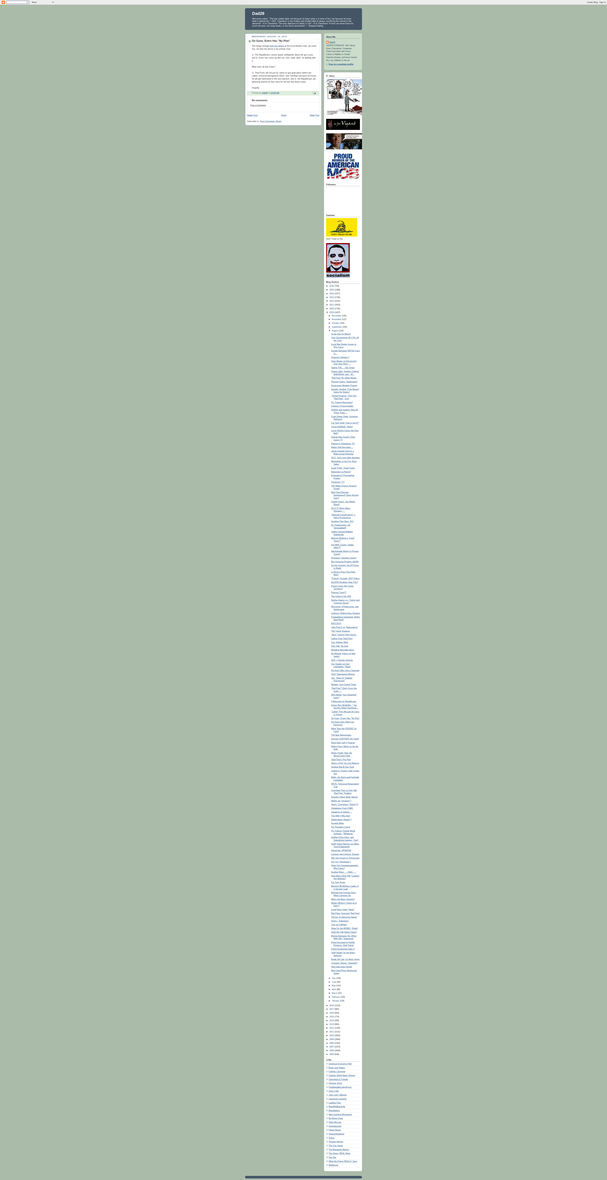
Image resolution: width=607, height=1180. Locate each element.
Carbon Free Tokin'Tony (342, 638)
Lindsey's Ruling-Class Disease (345, 613)
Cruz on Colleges (339, 925)
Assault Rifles (337, 823)
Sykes (331, 1138)
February (336, 997)
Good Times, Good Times (343, 468)
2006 (331, 1050)
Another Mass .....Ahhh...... (343, 872)
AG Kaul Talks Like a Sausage (345, 670)
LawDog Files (335, 1103)
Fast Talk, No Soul (339, 646)
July (334, 978)
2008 (331, 1043)
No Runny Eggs (336, 1118)
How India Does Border (341, 967)
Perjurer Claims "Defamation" (344, 382)
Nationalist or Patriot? (341, 472)
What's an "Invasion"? (341, 801)
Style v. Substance (340, 921)
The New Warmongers (341, 735)
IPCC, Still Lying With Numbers (345, 458)
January (336, 1001)
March (335, 993)
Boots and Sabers (337, 1068)
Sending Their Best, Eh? (342, 521)
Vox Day (332, 1157)
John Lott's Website (338, 1095)
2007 (331, 1047)
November (337, 319)
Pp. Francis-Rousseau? (342, 402)
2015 (331, 1017)
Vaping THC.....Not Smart (343, 368)
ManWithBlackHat (337, 1107)
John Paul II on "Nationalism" (344, 627)
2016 (331, 1013)
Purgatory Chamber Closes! (343, 558)
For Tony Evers (338, 882)
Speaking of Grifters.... (341, 812)
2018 (331, 1005)
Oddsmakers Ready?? (341, 820)
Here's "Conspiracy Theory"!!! (344, 804)
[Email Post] (314, 93)
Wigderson (333, 1165)
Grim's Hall (334, 1091)
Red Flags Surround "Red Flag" (345, 913)
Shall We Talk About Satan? (344, 932)
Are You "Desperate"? (341, 862)
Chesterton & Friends (338, 1079)
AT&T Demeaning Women (343, 674)
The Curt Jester (336, 1146)
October (336, 323)
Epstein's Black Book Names (344, 797)
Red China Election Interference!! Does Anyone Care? (345, 495)
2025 (331, 290)
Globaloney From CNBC (342, 808)
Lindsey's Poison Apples (342, 406)
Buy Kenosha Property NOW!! (345, 562)
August (335, 331)
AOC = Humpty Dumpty (342, 660)
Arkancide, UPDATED (341, 850)
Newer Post (252, 115)
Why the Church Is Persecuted (345, 858)
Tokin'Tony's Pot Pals (341, 760)
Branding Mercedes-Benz (342, 650)
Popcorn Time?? (338, 593)
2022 (331, 301)
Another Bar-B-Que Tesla (342, 767)
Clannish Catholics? (340, 357)
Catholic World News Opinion (342, 1075)
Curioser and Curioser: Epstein (345, 854)
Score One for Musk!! (341, 334)
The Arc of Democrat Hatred (344, 917)
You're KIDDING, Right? (342, 427)
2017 (331, 1009)
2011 (331, 1032)
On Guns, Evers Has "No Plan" (345, 718)
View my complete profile (340, 64)
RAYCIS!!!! (336, 623)
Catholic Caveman (337, 1071)
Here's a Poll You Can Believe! (345, 763)
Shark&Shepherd (336, 1134)
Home (283, 115)
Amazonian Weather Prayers (344, 385)
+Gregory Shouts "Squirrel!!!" (344, 963)
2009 (331, 1039)
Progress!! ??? (338, 482)
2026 (331, 286)
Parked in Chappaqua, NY (343, 444)
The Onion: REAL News (339, 1153)
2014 (331, 1020)
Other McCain (335, 1122)
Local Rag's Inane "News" (343, 910)
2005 (331, 1054)
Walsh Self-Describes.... (342, 447)
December (337, 316)
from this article (277, 46)
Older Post (314, 115)
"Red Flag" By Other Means (344, 378)
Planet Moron (335, 1130)
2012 (331, 1028)
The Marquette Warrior (339, 1150)
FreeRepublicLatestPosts (340, 1087)
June (334, 982)
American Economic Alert (340, 1064)
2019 (331, 312)
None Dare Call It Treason (343, 743)
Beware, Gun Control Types (343, 684)
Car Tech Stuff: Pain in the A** (345, 423)
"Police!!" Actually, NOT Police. (345, 578)
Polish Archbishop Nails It (343, 949)
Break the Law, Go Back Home (345, 959)
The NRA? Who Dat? (340, 816)
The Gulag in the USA (341, 596)
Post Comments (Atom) (271, 121)
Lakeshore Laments (338, 1099)
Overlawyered (335, 1126)
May (334, 986)
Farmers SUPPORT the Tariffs (345, 739)
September (337, 327)
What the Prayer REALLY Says (343, 1161)
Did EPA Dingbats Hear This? (344, 582)
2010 (331, 1035)
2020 (331, 309)
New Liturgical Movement (340, 1114)
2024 (331, 294)
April (334, 989)
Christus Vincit (335, 1083)
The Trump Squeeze (340, 631)
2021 (331, 305)
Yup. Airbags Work (339, 642)
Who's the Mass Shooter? (343, 899)
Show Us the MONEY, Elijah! (344, 928)
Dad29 (258, 13)
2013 (331, 1024)
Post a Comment (258, 105)
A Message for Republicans (343, 701)
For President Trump (340, 827)
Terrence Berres (336, 1142)
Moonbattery (334, 1111)
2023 (331, 297)
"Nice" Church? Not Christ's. (344, 635)
